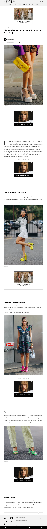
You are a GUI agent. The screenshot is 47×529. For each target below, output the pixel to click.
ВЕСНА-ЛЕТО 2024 (9, 42)
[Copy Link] (40, 527)
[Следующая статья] (23, 512)
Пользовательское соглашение (21, 524)
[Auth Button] (42, 1)
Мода (5, 27)
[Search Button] (40, 1)
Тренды (7, 27)
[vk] (6, 521)
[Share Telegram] (29, 527)
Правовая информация (20, 525)
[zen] (11, 521)
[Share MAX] (17, 527)
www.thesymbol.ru (24, 520)
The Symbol (11, 1)
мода (26, 42)
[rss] (4, 521)
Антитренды (22, 42)
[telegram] (8, 521)
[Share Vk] (5, 527)
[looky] (4, 524)
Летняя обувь (16, 42)
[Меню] (4, 1)
